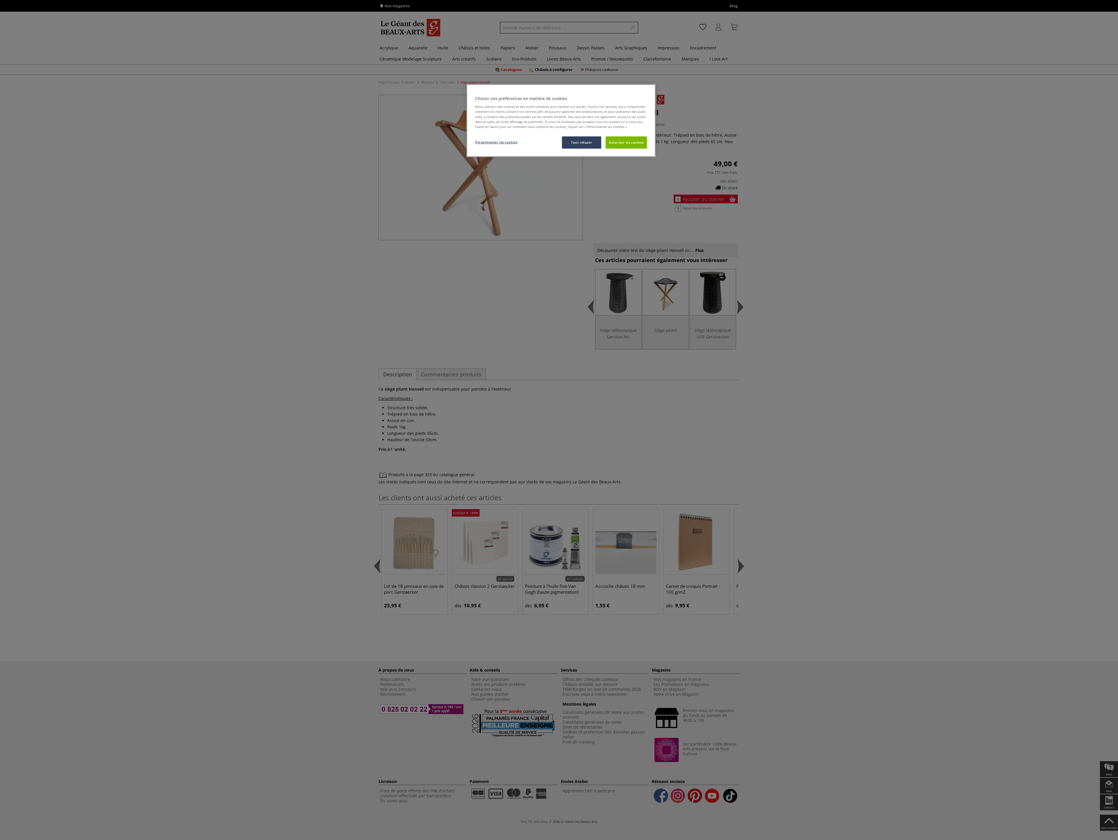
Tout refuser (581, 142)
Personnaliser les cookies (496, 142)
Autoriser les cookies (626, 142)
